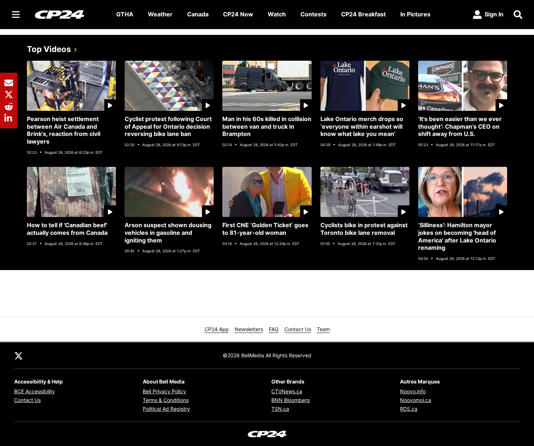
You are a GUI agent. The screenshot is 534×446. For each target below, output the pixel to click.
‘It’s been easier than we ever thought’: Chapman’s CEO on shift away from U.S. (460, 126)
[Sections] (16, 14)
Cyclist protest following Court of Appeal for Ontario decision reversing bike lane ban (168, 126)
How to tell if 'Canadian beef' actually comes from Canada (67, 228)
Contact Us (297, 329)
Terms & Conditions (166, 400)
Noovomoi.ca (415, 400)
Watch (277, 14)
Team (323, 329)
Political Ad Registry (166, 409)
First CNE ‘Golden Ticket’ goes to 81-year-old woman (265, 228)
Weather (160, 14)
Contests (313, 14)
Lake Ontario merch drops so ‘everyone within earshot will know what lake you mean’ (361, 126)
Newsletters (249, 329)
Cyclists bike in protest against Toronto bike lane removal (364, 228)
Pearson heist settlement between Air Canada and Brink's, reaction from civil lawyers (63, 130)
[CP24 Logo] (70, 14)
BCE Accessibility (34, 391)
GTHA (124, 14)
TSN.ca (280, 409)
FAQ (274, 329)
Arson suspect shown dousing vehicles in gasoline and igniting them (168, 232)
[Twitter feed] (18, 355)
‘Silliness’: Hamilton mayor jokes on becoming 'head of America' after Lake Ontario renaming (457, 236)
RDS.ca (408, 409)
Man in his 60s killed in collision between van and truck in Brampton (266, 126)
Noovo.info (413, 391)
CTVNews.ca (286, 391)
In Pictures (415, 14)
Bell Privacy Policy (164, 391)
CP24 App (217, 329)
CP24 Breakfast (363, 14)
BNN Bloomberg (290, 400)
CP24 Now (238, 14)
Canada (198, 14)
